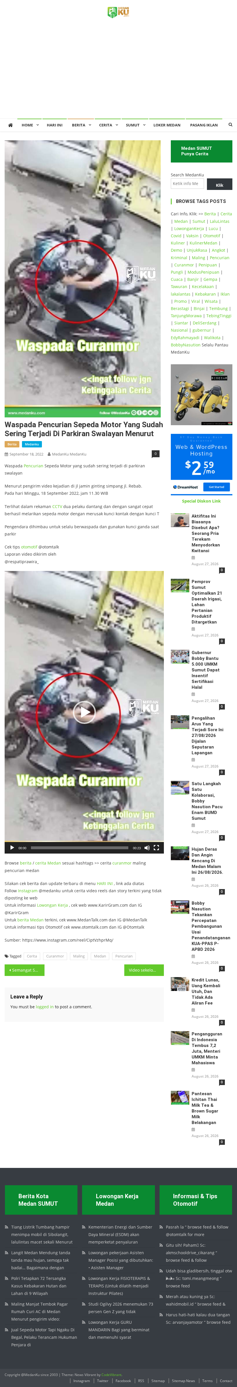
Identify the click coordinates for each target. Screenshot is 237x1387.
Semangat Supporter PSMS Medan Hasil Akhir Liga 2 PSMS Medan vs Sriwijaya (28, 970)
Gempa (210, 279)
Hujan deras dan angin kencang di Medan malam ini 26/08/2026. (207, 861)
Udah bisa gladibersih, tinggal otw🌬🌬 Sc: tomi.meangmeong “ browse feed (199, 1278)
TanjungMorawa (186, 315)
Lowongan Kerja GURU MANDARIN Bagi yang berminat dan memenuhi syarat (118, 1329)
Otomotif (211, 235)
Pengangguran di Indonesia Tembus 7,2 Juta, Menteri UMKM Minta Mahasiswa (207, 1048)
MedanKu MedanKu (69, 454)
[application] (84, 712)
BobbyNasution (186, 345)
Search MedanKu (187, 175)
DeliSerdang (204, 323)
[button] (84, 712)
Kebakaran (205, 294)
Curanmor (55, 956)
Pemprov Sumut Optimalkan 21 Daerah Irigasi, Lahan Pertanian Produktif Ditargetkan (207, 602)
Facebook (123, 1380)
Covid (176, 235)
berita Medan (30, 920)
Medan (54, 863)
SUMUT (133, 125)
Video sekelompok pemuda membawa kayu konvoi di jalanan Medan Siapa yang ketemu (146, 970)
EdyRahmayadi (185, 337)
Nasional (179, 330)
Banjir (193, 279)
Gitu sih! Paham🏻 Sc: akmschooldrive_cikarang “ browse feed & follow (191, 1252)
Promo (180, 301)
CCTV (57, 506)
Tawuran (179, 286)
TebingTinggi (219, 315)
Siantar (181, 323)
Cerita (105, 125)
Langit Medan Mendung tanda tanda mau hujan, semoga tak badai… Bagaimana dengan (40, 1260)
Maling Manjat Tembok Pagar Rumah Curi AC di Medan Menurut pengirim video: (39, 1311)
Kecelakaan (203, 286)
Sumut (198, 221)
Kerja (63, 905)
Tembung (218, 308)
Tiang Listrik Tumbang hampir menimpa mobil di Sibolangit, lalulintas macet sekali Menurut (42, 1234)
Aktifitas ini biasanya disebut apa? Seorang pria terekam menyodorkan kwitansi (206, 533)
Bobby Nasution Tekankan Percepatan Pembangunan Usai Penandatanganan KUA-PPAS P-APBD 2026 (208, 926)
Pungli (177, 272)
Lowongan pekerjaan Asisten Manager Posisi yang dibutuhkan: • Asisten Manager (120, 1260)
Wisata (211, 301)
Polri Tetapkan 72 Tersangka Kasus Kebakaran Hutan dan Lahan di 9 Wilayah (38, 1286)
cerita (40, 863)
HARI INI (105, 883)
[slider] (79, 847)
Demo (176, 250)
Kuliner (178, 243)
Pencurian (33, 465)
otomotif (29, 547)
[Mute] (147, 848)
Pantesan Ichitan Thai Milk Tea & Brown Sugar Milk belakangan (205, 1108)
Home (27, 125)
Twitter (102, 1380)
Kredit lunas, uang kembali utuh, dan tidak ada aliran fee (206, 991)
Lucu (213, 228)
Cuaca (177, 279)
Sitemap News (183, 1380)
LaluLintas (219, 221)
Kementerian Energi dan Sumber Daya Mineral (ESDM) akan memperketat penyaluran (120, 1234)
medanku (32, 444)
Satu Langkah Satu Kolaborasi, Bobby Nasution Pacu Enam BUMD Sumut (207, 801)
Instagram (28, 890)
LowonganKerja (189, 228)
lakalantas (180, 294)
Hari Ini (54, 125)
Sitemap (158, 1380)
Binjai (199, 308)
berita (12, 444)
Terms (207, 1380)
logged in (45, 1006)
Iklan (225, 294)
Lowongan (47, 905)
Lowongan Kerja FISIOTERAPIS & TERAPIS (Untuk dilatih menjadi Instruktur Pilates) (119, 1286)
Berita (78, 125)
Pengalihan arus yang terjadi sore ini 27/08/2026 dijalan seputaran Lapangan (207, 735)
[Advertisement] (118, 75)
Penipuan (208, 265)
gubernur (201, 330)
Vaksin (192, 235)
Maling (79, 956)
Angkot (218, 250)
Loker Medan (167, 125)
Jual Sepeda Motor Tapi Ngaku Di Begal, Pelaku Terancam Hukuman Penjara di (44, 1337)
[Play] (12, 848)
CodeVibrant (111, 1374)
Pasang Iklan (204, 125)
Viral (195, 301)
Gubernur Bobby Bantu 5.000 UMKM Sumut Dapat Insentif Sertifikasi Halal (206, 670)
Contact (226, 1380)
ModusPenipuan (203, 272)
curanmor (122, 863)
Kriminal (179, 257)
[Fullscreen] (156, 848)
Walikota (212, 337)
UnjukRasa (197, 250)
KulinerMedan (203, 243)
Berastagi (180, 308)
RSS (141, 1380)
